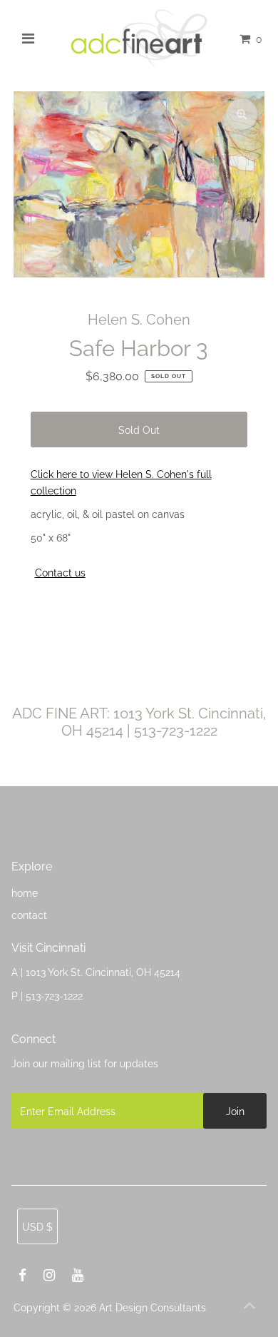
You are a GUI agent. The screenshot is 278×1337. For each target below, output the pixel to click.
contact (29, 915)
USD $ (37, 1227)
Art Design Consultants (152, 1307)
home (24, 893)
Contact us (60, 573)
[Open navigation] (28, 38)
